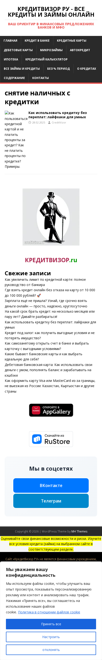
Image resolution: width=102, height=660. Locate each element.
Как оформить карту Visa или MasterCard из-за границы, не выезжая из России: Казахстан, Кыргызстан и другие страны (50, 386)
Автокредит (80, 50)
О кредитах (86, 69)
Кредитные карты (71, 41)
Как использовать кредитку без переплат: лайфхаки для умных (57, 114)
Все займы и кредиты (22, 69)
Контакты (40, 78)
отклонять (51, 649)
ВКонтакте (51, 485)
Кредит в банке (37, 41)
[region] (51, 610)
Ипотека (11, 59)
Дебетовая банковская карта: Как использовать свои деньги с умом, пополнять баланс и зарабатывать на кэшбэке (48, 370)
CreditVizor (59, 122)
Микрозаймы (51, 50)
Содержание (14, 78)
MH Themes (79, 531)
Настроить (51, 637)
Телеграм (51, 501)
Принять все (51, 624)
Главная (10, 41)
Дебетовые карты (18, 50)
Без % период (58, 69)
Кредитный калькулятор (46, 59)
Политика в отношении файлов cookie (49, 612)
